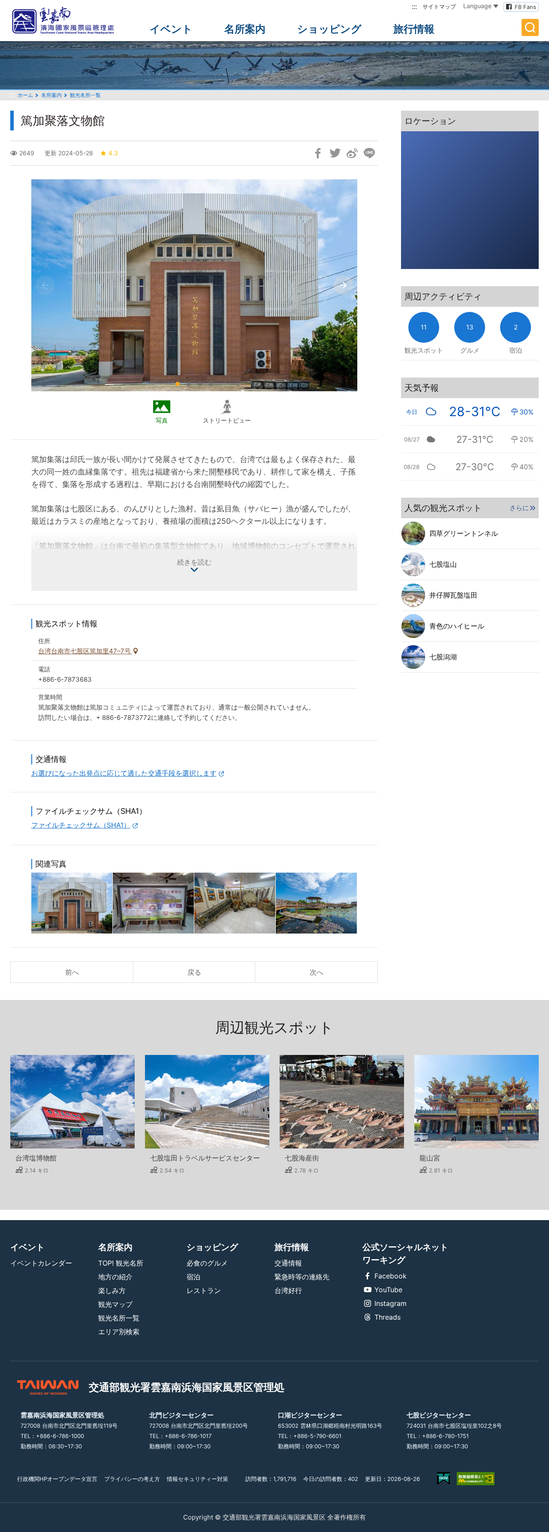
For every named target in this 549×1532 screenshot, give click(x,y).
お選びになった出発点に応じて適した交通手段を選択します (124, 773)
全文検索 (530, 27)
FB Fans (525, 6)
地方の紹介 (115, 1276)
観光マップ (115, 1304)
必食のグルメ (207, 1263)
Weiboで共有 (352, 153)
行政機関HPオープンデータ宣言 (57, 1478)
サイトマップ (439, 6)
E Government (443, 1478)
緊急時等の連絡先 (301, 1276)
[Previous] (45, 285)
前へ (72, 972)
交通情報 (288, 1263)
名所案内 (244, 29)
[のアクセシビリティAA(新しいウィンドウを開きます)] (476, 1478)
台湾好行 (288, 1290)
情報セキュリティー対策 (197, 1478)
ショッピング (329, 29)
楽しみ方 (112, 1290)
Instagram (390, 1303)
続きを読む (194, 562)
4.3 (113, 153)
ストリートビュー (227, 420)
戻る (194, 972)
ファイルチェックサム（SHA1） (80, 825)
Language (477, 5)
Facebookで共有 (317, 153)
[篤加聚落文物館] (71, 903)
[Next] (343, 285)
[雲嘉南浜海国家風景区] (70, 21)
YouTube (388, 1289)
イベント (171, 29)
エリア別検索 (118, 1331)
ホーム (25, 95)
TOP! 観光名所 (120, 1263)
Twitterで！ (335, 153)
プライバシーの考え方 (132, 1478)
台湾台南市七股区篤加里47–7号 (85, 651)
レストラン (204, 1290)
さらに (519, 508)
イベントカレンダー (41, 1263)
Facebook (390, 1276)
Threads (387, 1317)
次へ (316, 972)
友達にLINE (369, 153)
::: (414, 6)
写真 (162, 420)
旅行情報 (413, 29)
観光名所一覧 (85, 95)
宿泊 (193, 1276)
